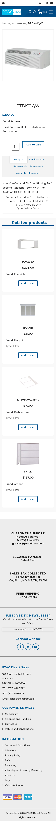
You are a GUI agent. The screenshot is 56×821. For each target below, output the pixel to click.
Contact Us (11, 724)
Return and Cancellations (19, 729)
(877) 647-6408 (16, 693)
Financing (10, 765)
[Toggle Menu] (51, 12)
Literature (10, 750)
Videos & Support (15, 785)
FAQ (7, 760)
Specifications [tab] (36, 159)
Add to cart (33, 144)
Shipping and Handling (18, 719)
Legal (8, 780)
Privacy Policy (13, 755)
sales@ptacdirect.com (29, 543)
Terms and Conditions (17, 745)
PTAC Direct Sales (36, 813)
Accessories (19, 23)
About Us (10, 775)
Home (6, 23)
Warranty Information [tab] (28, 173)
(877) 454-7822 (29, 540)
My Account (11, 714)
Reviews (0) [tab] (20, 166)
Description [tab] (18, 159)
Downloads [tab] (36, 166)
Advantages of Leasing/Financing (23, 770)
